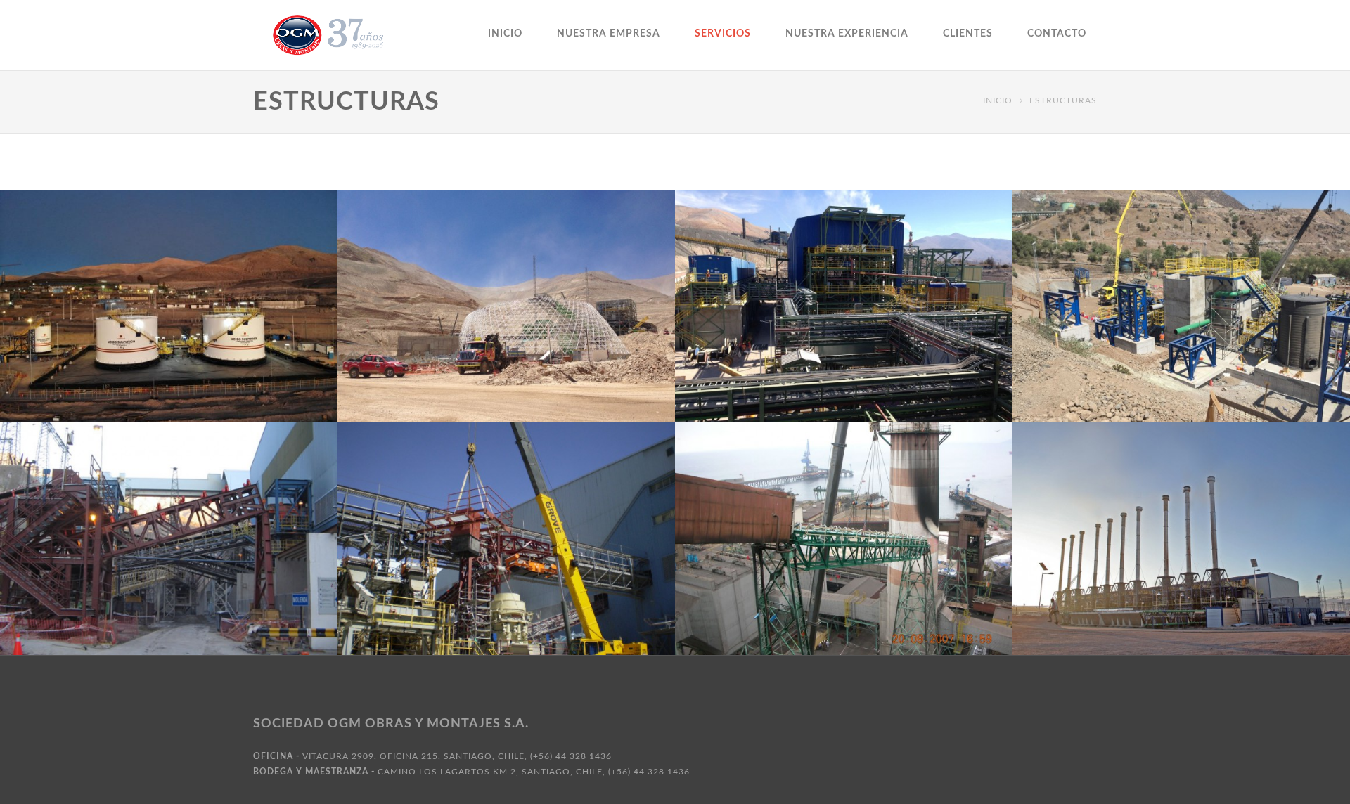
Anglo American (1181, 322)
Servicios (723, 34)
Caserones (506, 322)
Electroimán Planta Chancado (506, 555)
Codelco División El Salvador (844, 322)
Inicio (505, 34)
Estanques (130, 364)
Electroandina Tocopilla (844, 555)
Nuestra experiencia (846, 34)
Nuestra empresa (608, 34)
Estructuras (202, 364)
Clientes (968, 34)
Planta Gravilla (169, 555)
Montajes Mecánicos (1220, 575)
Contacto (1056, 34)
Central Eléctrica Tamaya (1181, 555)
